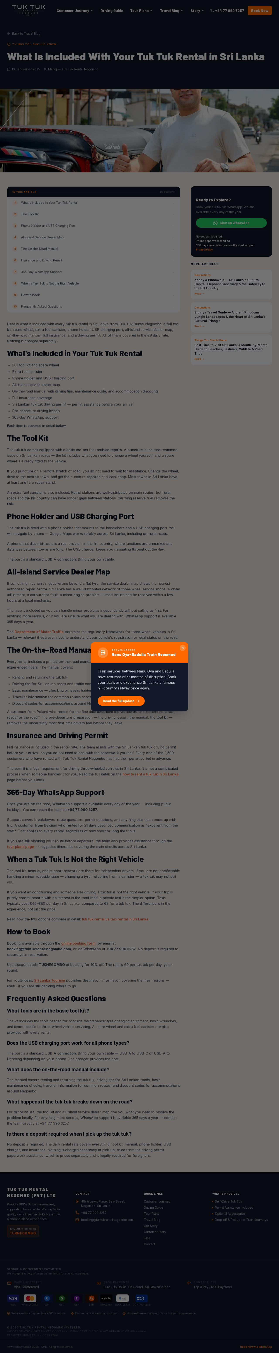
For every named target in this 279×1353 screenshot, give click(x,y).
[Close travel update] (183, 648)
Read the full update (118, 701)
